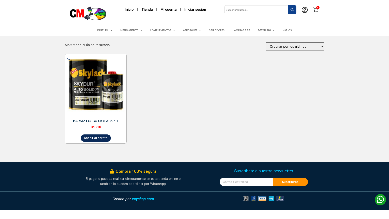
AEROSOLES (190, 30)
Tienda (147, 9)
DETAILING (264, 30)
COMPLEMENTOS (160, 30)
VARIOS (287, 30)
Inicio (129, 9)
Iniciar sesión (195, 9)
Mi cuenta (168, 9)
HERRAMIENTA (129, 30)
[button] (69, 59)
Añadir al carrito (96, 138)
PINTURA (103, 30)
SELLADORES (216, 30)
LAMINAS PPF (241, 30)
